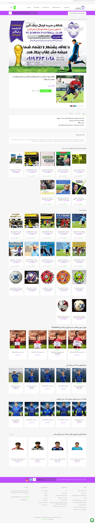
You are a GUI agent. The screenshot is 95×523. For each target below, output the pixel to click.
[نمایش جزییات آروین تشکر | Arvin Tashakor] (63, 409)
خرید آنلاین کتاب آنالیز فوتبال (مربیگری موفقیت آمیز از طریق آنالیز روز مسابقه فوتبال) (47, 171)
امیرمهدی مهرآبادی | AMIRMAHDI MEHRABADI (57, 353)
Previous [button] (12, 434)
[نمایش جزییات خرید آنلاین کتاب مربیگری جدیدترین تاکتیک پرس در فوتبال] (79, 187)
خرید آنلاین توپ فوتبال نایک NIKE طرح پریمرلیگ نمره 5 (63, 288)
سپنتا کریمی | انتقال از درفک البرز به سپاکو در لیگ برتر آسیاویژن (57, 459)
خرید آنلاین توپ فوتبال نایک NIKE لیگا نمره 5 (79, 288)
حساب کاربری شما (45, 7)
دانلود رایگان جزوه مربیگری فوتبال (78, 141)
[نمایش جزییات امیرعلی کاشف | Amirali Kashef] (47, 375)
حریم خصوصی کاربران (82, 505)
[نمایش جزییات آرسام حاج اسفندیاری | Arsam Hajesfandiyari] (79, 375)
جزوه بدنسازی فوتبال (43, 139)
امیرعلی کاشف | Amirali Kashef (47, 386)
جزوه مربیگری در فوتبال (54, 139)
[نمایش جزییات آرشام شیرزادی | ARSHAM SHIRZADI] (77, 339)
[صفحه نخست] (85, 19)
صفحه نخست (66, 7)
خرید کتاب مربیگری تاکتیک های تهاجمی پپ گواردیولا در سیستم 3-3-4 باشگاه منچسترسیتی (31, 261)
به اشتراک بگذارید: (80, 106)
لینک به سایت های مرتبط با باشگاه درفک (59, 506)
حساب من (11, 3)
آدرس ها (46, 493)
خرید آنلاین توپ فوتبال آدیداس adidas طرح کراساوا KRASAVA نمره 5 (79, 318)
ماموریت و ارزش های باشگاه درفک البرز (79, 500)
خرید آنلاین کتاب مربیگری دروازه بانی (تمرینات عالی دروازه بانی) (47, 198)
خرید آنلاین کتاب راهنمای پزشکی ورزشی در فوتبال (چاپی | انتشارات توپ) (16, 171)
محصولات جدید (64, 500)
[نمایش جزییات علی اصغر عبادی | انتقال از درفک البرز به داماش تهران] (38, 446)
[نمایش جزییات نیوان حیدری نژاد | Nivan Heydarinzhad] (16, 375)
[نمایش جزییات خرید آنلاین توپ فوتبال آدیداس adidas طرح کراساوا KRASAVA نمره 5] (79, 305)
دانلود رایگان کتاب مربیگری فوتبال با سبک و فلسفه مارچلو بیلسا (63, 198)
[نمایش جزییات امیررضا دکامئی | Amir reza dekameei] (32, 375)
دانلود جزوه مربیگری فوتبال (79, 139)
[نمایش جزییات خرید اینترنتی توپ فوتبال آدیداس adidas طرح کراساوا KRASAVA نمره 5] (16, 277)
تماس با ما (29, 7)
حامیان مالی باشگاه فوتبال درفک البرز (79, 502)
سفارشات (46, 495)
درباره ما (84, 498)
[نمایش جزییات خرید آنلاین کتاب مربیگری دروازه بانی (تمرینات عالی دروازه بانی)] (47, 187)
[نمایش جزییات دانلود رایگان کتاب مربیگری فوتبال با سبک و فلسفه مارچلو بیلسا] (63, 187)
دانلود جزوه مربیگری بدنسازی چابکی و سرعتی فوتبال (42, 141)
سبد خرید (46, 498)
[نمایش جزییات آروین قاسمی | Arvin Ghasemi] (47, 409)
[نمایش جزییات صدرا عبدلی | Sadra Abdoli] (32, 409)
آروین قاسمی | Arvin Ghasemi (47, 420)
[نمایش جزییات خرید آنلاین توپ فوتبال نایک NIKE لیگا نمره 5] (79, 277)
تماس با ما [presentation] (71, 113)
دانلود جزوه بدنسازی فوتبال (33, 139)
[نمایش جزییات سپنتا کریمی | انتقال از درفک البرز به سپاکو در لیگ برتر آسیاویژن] (57, 446)
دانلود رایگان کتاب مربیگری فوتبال (19, 139)
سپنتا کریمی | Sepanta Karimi (18, 352)
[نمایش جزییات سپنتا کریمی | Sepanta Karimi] (18, 339)
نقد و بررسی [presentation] (78, 113)
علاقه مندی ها (45, 500)
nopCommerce (45, 519)
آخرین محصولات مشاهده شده (61, 495)
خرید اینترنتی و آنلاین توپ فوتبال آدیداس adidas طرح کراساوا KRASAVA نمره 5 (63, 318)
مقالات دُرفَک (36, 7)
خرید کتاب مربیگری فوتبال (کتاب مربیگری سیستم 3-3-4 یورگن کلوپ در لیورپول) (63, 233)
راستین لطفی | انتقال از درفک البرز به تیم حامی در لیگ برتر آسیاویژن (17, 459)
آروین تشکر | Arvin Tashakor (63, 420)
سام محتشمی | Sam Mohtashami (16, 420)
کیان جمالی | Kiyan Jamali (63, 386)
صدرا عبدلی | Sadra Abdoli (31, 420)
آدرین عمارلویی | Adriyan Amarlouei (79, 420)
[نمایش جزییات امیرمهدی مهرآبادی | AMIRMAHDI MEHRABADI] (57, 339)
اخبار (66, 491)
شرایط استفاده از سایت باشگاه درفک (79, 509)
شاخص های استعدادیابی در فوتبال (80, 507)
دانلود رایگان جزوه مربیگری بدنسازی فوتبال (62, 141)
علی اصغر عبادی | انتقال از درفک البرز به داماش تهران (37, 459)
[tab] (84, 113)
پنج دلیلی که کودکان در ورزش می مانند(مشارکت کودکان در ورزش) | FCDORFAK (58, 503)
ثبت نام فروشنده (45, 505)
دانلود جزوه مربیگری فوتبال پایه (66, 139)
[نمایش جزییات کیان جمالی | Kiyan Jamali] (63, 375)
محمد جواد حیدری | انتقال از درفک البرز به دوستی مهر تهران (77, 459)
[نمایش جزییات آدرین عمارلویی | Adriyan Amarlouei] (79, 409)
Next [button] (10, 434)
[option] (77, 346)
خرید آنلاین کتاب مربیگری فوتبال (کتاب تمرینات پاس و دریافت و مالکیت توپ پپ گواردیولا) (79, 233)
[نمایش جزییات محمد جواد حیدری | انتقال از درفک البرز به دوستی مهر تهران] (77, 446)
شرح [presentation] (84, 113)
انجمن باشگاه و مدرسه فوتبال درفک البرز (79, 495)
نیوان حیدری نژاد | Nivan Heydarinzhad (16, 386)
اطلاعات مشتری (45, 491)
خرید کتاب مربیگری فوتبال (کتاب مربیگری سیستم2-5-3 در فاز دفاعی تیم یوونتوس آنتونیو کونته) (79, 261)
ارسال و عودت (83, 493)
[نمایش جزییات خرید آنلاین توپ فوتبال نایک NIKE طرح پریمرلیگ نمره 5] (63, 277)
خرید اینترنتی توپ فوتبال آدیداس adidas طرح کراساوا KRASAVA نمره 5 (16, 289)
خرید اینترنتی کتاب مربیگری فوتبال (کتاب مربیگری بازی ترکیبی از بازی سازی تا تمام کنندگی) (47, 261)
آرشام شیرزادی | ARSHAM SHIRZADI (77, 352)
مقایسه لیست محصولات (62, 498)
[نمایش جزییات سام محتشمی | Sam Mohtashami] (16, 409)
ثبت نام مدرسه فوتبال (56, 7)
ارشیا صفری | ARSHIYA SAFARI (37, 352)
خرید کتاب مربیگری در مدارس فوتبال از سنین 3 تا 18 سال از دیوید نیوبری (79, 171)
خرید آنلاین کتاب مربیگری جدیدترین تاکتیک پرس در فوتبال (79, 198)
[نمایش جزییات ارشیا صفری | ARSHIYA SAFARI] (38, 339)
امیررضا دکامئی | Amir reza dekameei (31, 386)
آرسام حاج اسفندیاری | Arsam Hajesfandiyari (79, 386)
